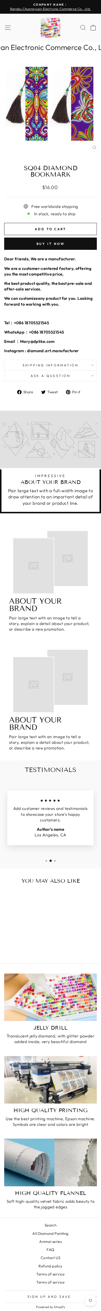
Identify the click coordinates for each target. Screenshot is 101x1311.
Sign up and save (49, 1297)
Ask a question (50, 376)
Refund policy (50, 1266)
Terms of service (50, 1274)
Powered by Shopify (50, 1307)
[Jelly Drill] (50, 997)
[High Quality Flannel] (50, 1162)
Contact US (50, 1257)
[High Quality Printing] (50, 1080)
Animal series (50, 1241)
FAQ (50, 1249)
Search (50, 1225)
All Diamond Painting (50, 1233)
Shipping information (51, 365)
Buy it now (51, 244)
